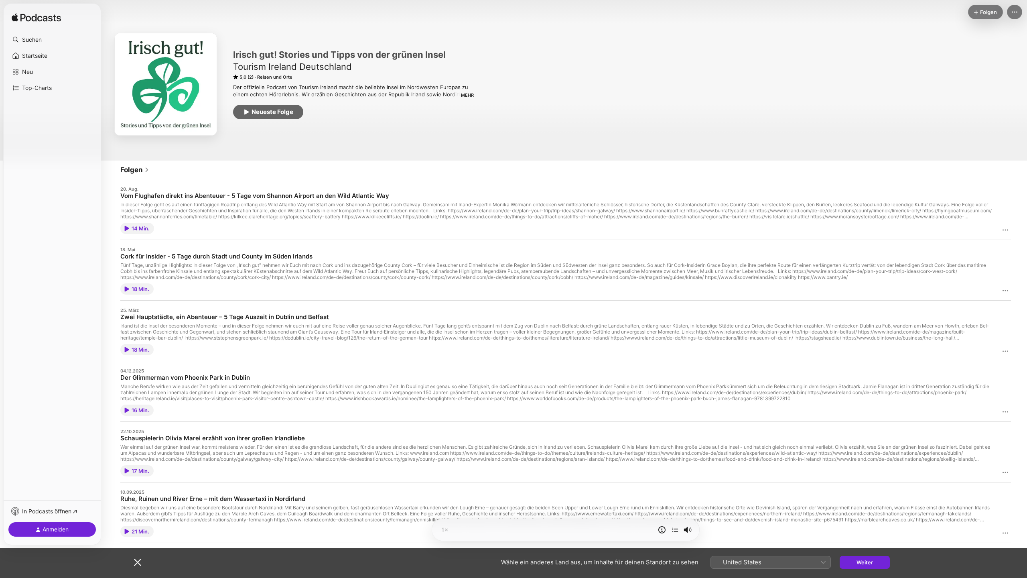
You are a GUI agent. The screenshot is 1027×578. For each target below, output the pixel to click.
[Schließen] (137, 562)
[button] (52, 40)
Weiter (865, 562)
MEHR (467, 95)
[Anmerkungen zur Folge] (662, 529)
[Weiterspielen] (675, 529)
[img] (36, 18)
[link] (134, 169)
